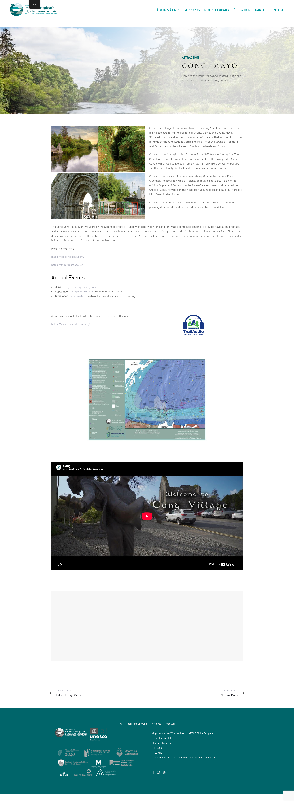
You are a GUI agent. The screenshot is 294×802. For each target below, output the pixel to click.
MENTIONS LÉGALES (137, 724)
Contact (170, 724)
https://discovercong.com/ (67, 256)
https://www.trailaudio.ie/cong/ (70, 324)
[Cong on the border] (121, 196)
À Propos (156, 724)
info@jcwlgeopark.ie (199, 757)
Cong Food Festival (81, 291)
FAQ (120, 724)
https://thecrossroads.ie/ (67, 264)
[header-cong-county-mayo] (74, 149)
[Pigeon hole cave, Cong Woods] (121, 149)
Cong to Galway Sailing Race (80, 287)
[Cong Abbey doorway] (74, 196)
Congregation (77, 296)
